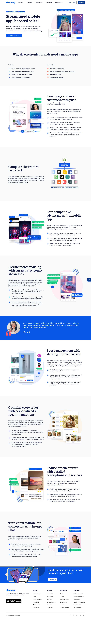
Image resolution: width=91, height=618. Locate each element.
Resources (58, 2)
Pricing (30, 2)
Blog (61, 594)
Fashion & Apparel (78, 594)
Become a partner (64, 607)
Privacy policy (36, 607)
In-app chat (49, 605)
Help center (63, 605)
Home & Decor (77, 599)
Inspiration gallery (64, 599)
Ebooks (62, 596)
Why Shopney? (37, 594)
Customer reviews (37, 599)
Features (20, 2)
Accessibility (36, 602)
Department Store (78, 605)
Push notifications (51, 602)
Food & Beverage (78, 607)
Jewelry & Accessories (79, 602)
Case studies (63, 602)
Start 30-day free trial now (14, 35)
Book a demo (53, 579)
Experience (49, 599)
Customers (38, 2)
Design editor (50, 594)
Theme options (50, 596)
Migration (49, 2)
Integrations (50, 607)
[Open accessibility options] (89, 279)
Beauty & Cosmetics (79, 596)
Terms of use (36, 605)
